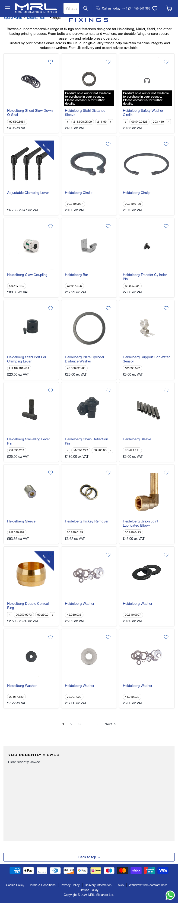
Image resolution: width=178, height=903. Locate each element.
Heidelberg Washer (79, 604)
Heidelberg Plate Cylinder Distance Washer (84, 359)
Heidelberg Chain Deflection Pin (86, 441)
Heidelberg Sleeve (137, 439)
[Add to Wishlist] (50, 61)
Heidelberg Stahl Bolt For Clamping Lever (26, 359)
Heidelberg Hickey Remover (86, 521)
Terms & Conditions (42, 885)
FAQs (120, 885)
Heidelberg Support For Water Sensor (146, 359)
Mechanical (35, 17)
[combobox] (71, 8)
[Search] (85, 8)
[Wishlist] (155, 8)
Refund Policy (89, 890)
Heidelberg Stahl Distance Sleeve (85, 113)
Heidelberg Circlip (78, 193)
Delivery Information (98, 885)
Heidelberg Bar (76, 275)
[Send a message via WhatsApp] (170, 895)
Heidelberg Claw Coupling (27, 275)
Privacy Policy (70, 885)
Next (109, 724)
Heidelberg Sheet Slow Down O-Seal (30, 113)
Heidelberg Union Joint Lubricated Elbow (140, 523)
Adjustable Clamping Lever (28, 193)
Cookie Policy (15, 885)
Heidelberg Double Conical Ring (28, 606)
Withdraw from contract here (148, 885)
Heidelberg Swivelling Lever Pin (28, 441)
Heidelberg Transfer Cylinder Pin (145, 277)
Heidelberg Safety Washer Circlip (143, 113)
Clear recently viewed (24, 762)
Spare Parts (12, 17)
